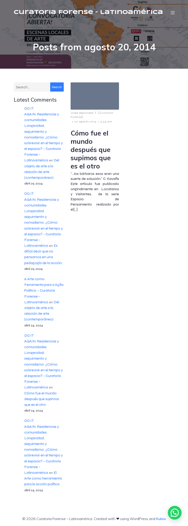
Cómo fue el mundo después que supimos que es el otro (41, 399)
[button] (175, 513)
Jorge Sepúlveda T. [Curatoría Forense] (92, 115)
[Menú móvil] (173, 12)
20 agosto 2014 (85, 121)
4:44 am (106, 121)
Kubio (161, 518)
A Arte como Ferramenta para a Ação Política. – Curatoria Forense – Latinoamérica (44, 290)
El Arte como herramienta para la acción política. (43, 478)
